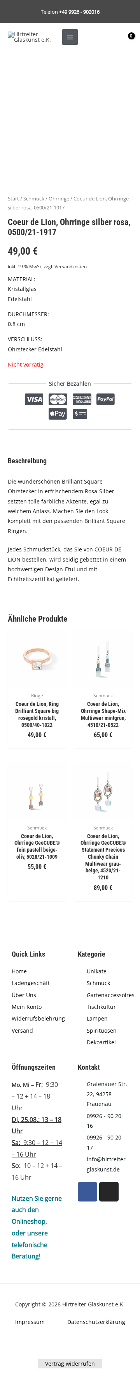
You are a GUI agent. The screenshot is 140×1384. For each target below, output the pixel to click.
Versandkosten (70, 266)
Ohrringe (59, 198)
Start (13, 198)
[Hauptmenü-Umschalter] (69, 36)
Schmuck (33, 198)
